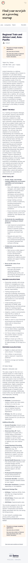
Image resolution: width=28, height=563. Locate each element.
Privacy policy (10, 559)
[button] (25, 2)
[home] (3, 2)
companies (7, 25)
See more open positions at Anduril (14, 544)
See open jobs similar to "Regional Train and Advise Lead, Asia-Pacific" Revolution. (15, 55)
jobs (2, 25)
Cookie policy (18, 559)
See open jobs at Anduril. (13, 51)
